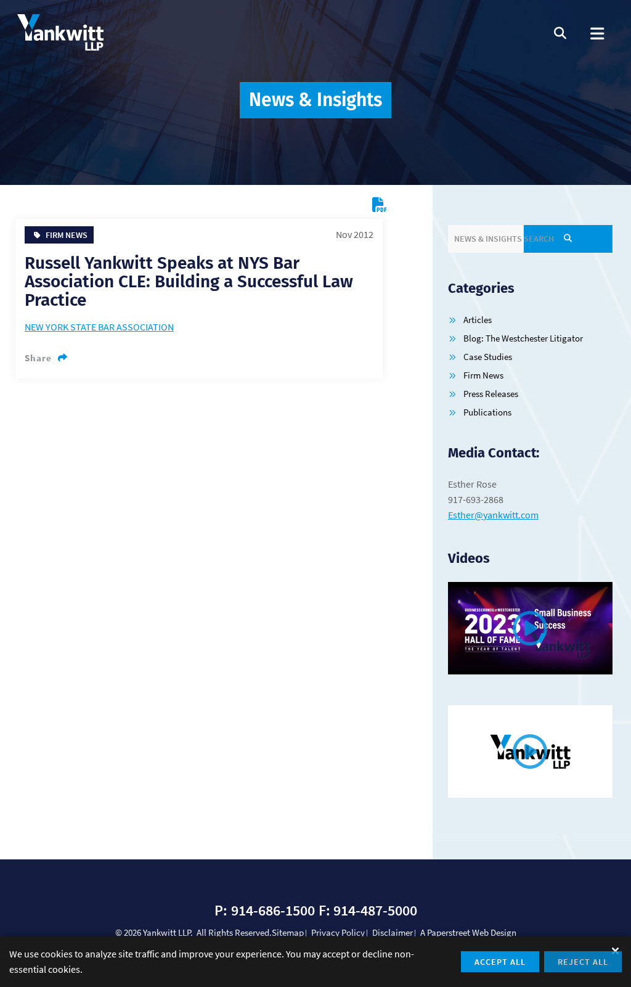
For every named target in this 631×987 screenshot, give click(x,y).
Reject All (583, 961)
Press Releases (490, 393)
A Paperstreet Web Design (468, 932)
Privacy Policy (338, 932)
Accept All (500, 961)
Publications (487, 412)
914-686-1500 (273, 911)
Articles (477, 320)
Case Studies (487, 356)
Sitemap (288, 932)
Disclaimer (392, 932)
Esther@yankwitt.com (493, 515)
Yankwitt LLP (166, 932)
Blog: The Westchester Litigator (523, 338)
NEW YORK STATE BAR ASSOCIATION (99, 327)
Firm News (483, 375)
